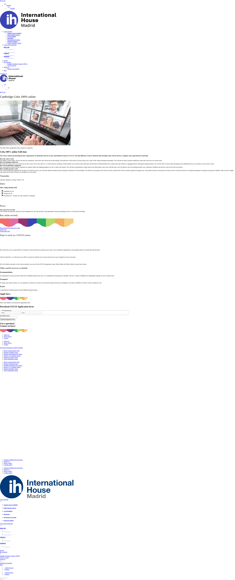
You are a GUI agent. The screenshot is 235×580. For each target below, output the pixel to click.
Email (5, 316)
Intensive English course (11, 357)
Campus (6, 569)
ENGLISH (6, 47)
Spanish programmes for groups (13, 354)
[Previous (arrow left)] (0, 579)
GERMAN (6, 56)
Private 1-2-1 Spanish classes (12, 356)
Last (23, 313)
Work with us (7, 336)
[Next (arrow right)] (2, 579)
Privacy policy (8, 463)
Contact (6, 338)
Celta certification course (11, 359)
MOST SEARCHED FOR (11, 351)
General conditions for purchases (13, 460)
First (2, 313)
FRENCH (6, 53)
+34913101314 (8, 568)
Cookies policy (8, 465)
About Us (6, 335)
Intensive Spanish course (11, 352)
